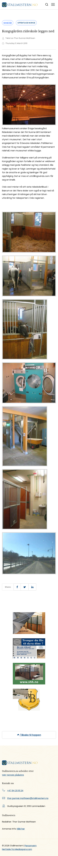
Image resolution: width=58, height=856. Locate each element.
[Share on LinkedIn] (32, 587)
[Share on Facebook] (17, 587)
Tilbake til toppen (30, 735)
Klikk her (21, 828)
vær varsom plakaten (13, 774)
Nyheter (8, 22)
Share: (8, 587)
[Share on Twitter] (25, 587)
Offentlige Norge (26, 22)
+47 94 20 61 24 (15, 790)
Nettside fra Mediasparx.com (17, 849)
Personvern (31, 845)
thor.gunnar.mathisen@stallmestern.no (27, 798)
